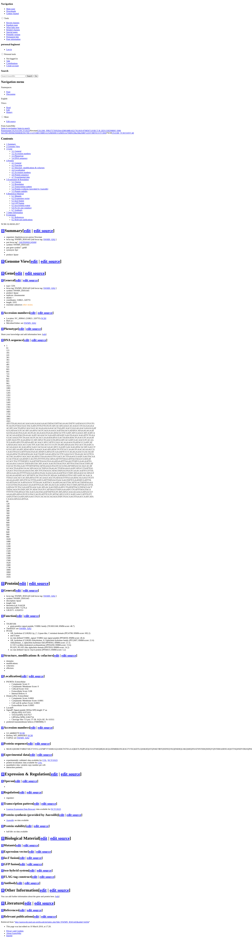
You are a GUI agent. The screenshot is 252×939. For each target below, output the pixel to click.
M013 (38, 133)
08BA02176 (72, 131)
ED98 (110, 131)
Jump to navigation (9, 128)
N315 (17, 131)
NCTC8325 (25, 131)
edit (27, 230)
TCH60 (103, 133)
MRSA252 (45, 133)
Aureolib (10, 820)
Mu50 (80, 133)
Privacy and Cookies (14, 931)
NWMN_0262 (49, 239)
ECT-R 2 (98, 131)
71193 (91, 131)
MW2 (71, 133)
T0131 (97, 133)
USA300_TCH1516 (120, 133)
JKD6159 (24, 133)
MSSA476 (64, 133)
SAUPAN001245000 (27, 242)
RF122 (86, 133)
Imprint (9, 936)
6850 (87, 131)
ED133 (105, 131)
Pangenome (6, 131)
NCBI (43, 318)
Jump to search (23, 128)
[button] (2, 18)
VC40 (131, 133)
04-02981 (63, 131)
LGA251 (32, 133)
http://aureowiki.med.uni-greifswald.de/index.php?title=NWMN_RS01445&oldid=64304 (52, 922)
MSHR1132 (55, 133)
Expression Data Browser (20, 809)
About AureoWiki (13, 933)
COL (13, 131)
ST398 (91, 133)
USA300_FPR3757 (45, 131)
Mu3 (76, 133)
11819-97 (81, 131)
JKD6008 (16, 133)
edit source (43, 230)
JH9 (10, 133)
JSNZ (56, 131)
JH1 (7, 133)
